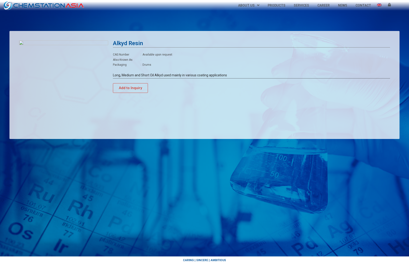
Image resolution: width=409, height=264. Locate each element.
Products (276, 5)
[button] (130, 88)
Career (323, 5)
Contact (363, 5)
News (342, 5)
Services (301, 5)
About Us (246, 5)
